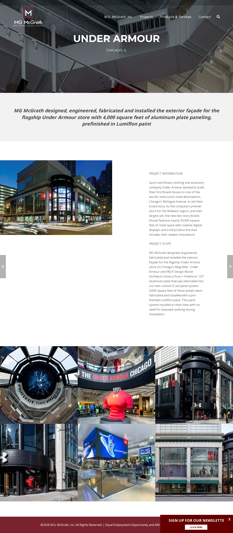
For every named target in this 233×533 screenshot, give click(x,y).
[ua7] (194, 462)
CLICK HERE (196, 527)
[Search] (218, 17)
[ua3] (116, 385)
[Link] (28, 16)
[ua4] (194, 385)
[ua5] (39, 462)
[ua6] (116, 462)
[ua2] (39, 385)
